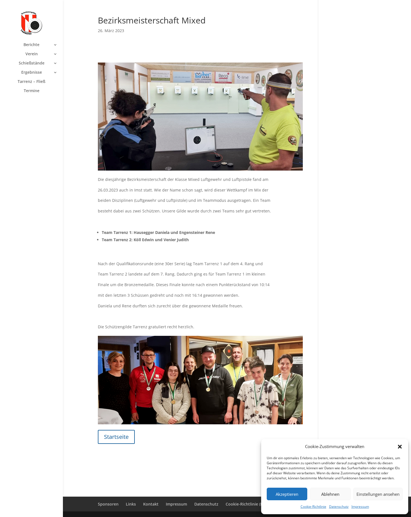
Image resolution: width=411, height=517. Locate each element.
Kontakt (151, 504)
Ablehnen (330, 494)
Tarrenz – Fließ (31, 82)
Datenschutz (339, 506)
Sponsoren (108, 504)
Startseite (116, 437)
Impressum (360, 506)
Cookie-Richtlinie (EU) (246, 504)
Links (131, 504)
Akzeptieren (287, 494)
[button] (400, 446)
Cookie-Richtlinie (313, 506)
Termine (31, 91)
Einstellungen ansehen (378, 494)
